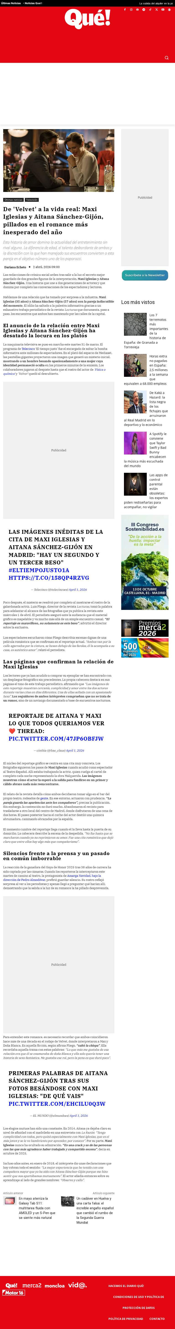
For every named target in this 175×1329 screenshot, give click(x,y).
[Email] (103, 1231)
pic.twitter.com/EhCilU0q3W (57, 1092)
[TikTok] (150, 10)
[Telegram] (144, 10)
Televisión (31, 188)
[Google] (169, 10)
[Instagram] (131, 10)
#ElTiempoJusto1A (39, 559)
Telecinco (28, 338)
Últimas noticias (13, 188)
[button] (166, 46)
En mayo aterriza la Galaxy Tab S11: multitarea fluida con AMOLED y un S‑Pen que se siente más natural (37, 1197)
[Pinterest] (61, 1231)
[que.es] (87, 19)
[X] (156, 10)
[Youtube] (162, 10)
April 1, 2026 (78, 579)
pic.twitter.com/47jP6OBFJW (56, 727)
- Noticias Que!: (32, 3)
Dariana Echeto (15, 256)
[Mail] (137, 10)
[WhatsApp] (71, 1231)
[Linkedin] (92, 1231)
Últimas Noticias (11, 3)
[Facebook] (125, 10)
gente (44, 787)
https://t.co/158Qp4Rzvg (49, 567)
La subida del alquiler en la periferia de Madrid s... (141, 3)
